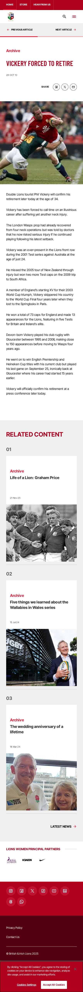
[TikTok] (43, 891)
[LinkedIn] (64, 891)
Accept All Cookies (54, 984)
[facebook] (56, 87)
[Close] (75, 969)
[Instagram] (10, 891)
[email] (73, 87)
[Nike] (42, 860)
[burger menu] (74, 17)
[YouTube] (54, 891)
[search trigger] (64, 16)
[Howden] (27, 860)
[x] (64, 87)
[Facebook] (21, 891)
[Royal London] (11, 860)
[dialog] (41, 976)
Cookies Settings (26, 984)
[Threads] (10, 901)
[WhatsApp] (21, 901)
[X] (32, 891)
